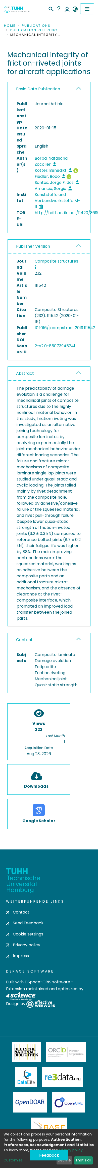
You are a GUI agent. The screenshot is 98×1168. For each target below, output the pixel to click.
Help (58, 8)
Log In (67, 8)
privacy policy (71, 1150)
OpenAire (69, 1102)
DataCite (26, 1077)
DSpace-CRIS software (47, 982)
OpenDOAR (29, 1102)
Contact (21, 912)
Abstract (25, 373)
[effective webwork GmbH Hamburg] (40, 1004)
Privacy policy (26, 945)
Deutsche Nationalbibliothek (26, 1052)
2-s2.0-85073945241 (55, 346)
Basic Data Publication (38, 89)
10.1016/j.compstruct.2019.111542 (65, 328)
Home (10, 25)
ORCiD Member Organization (65, 1052)
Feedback (49, 1155)
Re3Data (62, 1077)
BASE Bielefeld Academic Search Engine (49, 1127)
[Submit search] (51, 8)
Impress (21, 956)
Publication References (35, 30)
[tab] (49, 89)
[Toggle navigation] (87, 8)
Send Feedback (28, 923)
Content (24, 640)
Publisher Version (33, 246)
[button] (75, 9)
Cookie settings (28, 934)
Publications (36, 25)
